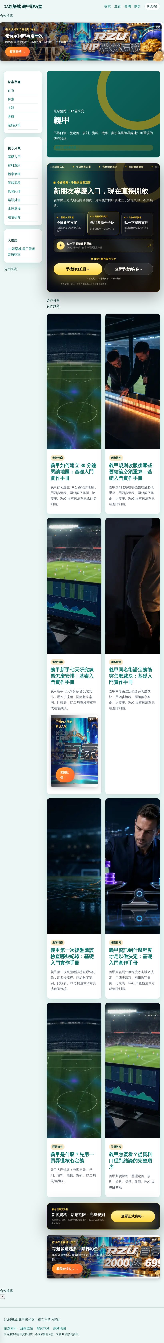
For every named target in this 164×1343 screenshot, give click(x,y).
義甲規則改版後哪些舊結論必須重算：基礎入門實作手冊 (130, 472)
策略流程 (14, 182)
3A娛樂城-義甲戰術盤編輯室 (21, 251)
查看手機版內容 (128, 269)
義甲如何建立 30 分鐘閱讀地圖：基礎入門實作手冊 (73, 472)
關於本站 (43, 1328)
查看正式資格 (133, 1216)
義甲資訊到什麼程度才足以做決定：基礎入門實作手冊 (130, 956)
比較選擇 (14, 208)
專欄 (127, 6)
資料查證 (14, 165)
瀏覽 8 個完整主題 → (67, 147)
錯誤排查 (14, 200)
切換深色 (152, 6)
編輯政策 (14, 125)
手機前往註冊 (78, 269)
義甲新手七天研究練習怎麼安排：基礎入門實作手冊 (72, 676)
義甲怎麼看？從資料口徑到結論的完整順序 (130, 1160)
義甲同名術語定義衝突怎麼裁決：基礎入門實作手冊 (130, 676)
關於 (137, 6)
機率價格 (14, 174)
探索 (107, 6)
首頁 (11, 90)
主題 (117, 6)
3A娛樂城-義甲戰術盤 (23, 6)
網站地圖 (59, 1328)
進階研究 (14, 217)
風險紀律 (14, 191)
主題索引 (10, 1328)
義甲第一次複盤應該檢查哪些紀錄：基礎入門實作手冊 (72, 956)
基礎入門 (14, 156)
